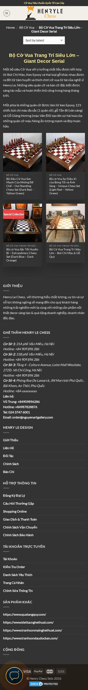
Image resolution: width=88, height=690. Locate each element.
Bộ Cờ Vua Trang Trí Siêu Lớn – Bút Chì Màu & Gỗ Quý (65, 253)
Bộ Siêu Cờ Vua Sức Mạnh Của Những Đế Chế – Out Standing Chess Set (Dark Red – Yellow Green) (20, 186)
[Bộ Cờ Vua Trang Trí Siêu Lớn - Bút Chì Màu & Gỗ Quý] (65, 223)
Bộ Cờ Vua (26, 27)
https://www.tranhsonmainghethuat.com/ (32, 630)
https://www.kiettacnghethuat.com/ (28, 622)
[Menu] (6, 13)
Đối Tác (8, 456)
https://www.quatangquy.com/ (24, 614)
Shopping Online (15, 511)
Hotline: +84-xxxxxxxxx (20, 391)
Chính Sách (11, 464)
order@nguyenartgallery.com (32, 417)
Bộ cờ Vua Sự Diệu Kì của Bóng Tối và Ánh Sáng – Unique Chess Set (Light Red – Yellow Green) (64, 186)
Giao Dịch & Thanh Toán (20, 519)
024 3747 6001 (19, 412)
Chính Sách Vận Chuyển (20, 527)
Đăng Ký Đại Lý (14, 495)
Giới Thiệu (10, 440)
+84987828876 (26, 407)
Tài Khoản (10, 559)
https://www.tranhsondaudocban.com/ (30, 638)
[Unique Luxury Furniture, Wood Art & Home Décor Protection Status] (44, 683)
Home (10, 27)
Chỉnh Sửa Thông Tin (18, 590)
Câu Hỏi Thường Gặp (18, 503)
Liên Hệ (8, 448)
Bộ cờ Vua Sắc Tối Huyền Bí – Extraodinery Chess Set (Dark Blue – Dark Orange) (22, 255)
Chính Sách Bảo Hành (18, 535)
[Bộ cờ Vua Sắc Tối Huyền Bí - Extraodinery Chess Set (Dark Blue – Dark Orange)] (22, 223)
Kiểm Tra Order (14, 567)
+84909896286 (28, 401)
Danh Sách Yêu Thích (17, 575)
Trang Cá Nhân (13, 583)
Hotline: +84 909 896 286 (21, 349)
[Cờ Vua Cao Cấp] (44, 13)
